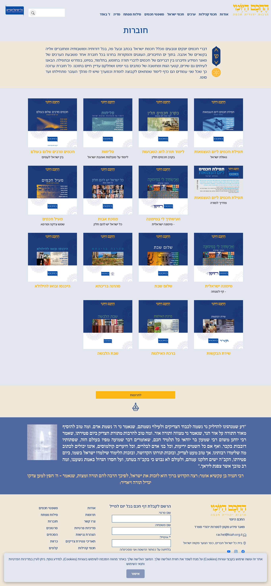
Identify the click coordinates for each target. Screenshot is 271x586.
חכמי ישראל (175, 14)
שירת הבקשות (219, 353)
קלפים (53, 548)
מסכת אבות (108, 219)
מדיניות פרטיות (84, 528)
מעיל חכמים (52, 219)
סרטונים (52, 528)
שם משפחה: (163, 525)
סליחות (108, 151)
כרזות (54, 541)
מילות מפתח (132, 14)
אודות (224, 14)
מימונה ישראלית (218, 286)
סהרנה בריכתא (107, 286)
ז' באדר (105, 14)
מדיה (116, 14)
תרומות (90, 515)
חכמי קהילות (208, 14)
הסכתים (52, 534)
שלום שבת (163, 286)
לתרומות (135, 395)
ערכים (191, 14)
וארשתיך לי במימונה (163, 219)
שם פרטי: (165, 512)
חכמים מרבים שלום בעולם (53, 151)
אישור (135, 574)
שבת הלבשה (107, 353)
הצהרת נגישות (85, 534)
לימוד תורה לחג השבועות (163, 151)
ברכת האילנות (163, 353)
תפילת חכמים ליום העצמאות (218, 151)
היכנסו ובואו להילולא (52, 286)
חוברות (53, 521)
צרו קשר (89, 521)
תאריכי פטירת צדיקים (80, 541)
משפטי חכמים (154, 14)
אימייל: (165, 537)
